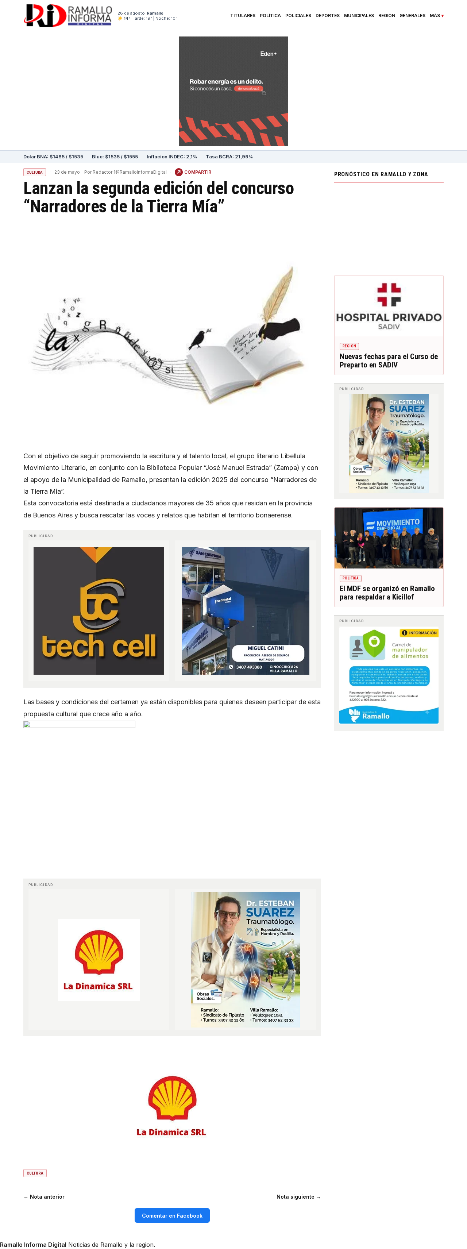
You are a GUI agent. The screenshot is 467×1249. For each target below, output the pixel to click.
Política (270, 15)
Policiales (298, 15)
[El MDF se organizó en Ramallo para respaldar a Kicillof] (389, 538)
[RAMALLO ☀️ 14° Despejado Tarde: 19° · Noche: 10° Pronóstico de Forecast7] (389, 227)
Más (435, 15)
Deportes (328, 15)
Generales (412, 15)
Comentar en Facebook (172, 1216)
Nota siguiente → (299, 1197)
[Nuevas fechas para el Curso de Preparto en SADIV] (389, 306)
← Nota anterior (44, 1197)
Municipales (359, 15)
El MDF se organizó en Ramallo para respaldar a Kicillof (387, 593)
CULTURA (35, 172)
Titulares (242, 15)
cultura (35, 1173)
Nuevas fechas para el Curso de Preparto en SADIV (389, 361)
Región (386, 15)
